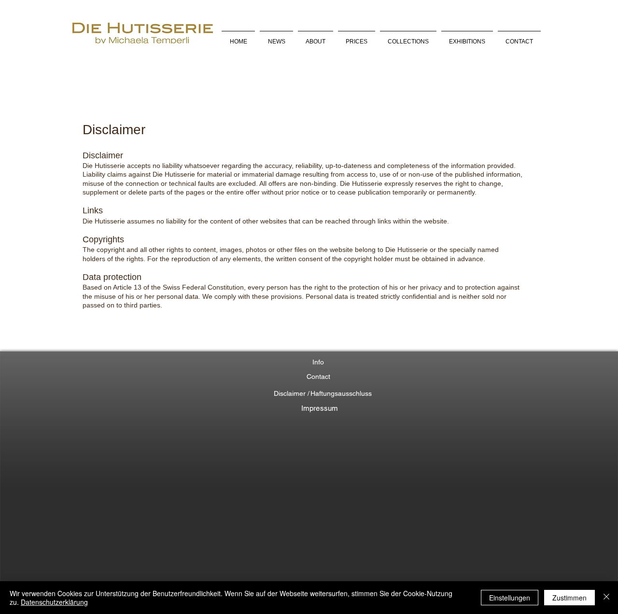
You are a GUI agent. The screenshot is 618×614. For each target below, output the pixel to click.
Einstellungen (509, 597)
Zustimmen (569, 597)
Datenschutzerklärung (54, 602)
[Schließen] (606, 597)
